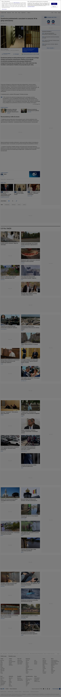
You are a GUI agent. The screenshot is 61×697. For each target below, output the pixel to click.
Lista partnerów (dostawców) (31, 6)
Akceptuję (54, 3)
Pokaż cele (54, 6)
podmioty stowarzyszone (17, 2)
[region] (30, 5)
